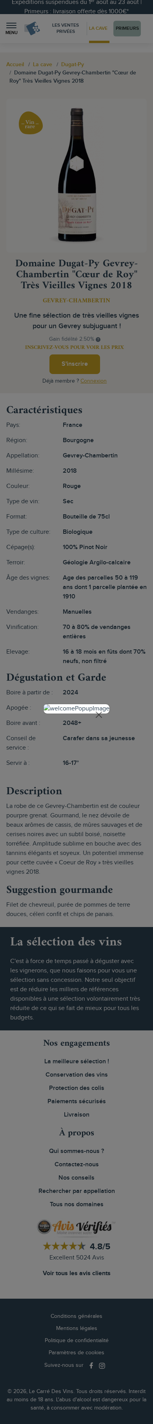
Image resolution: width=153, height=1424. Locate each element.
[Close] (99, 714)
